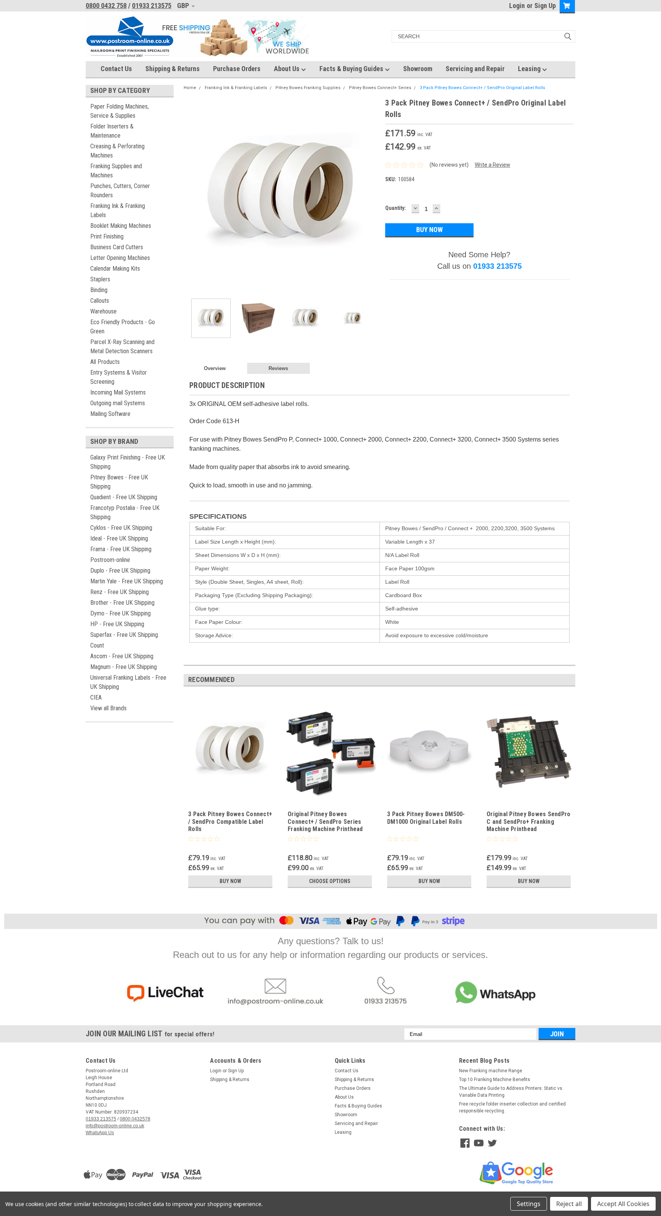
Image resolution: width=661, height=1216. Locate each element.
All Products (105, 361)
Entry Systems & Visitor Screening (118, 377)
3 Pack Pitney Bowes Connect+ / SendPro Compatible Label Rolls (230, 821)
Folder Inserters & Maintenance (112, 131)
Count (97, 645)
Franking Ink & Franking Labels (117, 210)
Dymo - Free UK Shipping (120, 613)
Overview (215, 368)
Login (517, 6)
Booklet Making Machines (120, 225)
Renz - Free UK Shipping (119, 592)
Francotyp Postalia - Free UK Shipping (125, 512)
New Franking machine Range (490, 1070)
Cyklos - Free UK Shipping (121, 527)
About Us (287, 69)
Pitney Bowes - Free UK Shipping (119, 482)
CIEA (96, 697)
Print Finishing (107, 236)
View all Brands (108, 708)
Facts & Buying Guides (352, 69)
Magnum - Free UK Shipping (123, 667)
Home (190, 87)
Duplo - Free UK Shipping (120, 570)
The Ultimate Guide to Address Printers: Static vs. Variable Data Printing (511, 1092)
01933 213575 (151, 6)
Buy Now (230, 881)
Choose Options (329, 881)
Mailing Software (110, 413)
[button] (165, 993)
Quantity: (395, 208)
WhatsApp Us (100, 1132)
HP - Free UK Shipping (117, 624)
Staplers (100, 279)
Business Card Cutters (116, 247)
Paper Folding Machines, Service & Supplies (119, 111)
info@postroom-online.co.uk (115, 1125)
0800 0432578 (135, 1119)
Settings (529, 1204)
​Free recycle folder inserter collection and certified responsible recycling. (512, 1107)
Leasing (530, 69)
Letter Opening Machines (120, 257)
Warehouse (103, 311)
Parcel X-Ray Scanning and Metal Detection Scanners (122, 346)
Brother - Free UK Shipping (122, 602)
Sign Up (545, 6)
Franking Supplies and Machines (116, 170)
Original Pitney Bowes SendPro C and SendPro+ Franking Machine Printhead (528, 821)
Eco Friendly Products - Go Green (122, 326)
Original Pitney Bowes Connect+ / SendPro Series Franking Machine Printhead (325, 821)
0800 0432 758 (106, 6)
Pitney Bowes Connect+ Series (380, 87)
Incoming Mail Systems (118, 392)
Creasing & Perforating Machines (117, 151)
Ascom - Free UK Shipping (121, 656)
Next (371, 194)
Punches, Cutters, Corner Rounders (120, 190)
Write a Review (492, 165)
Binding (98, 290)
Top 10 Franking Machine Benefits (494, 1079)
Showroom (417, 69)
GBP (183, 6)
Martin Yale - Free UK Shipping (126, 581)
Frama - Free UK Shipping (120, 549)
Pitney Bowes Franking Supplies (307, 87)
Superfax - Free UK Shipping (124, 634)
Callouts (99, 300)
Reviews (278, 368)
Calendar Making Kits (115, 268)
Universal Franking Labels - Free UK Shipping (128, 682)
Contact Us (116, 69)
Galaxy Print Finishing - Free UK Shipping (127, 462)
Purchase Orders (236, 69)
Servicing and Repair (475, 69)
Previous (191, 194)
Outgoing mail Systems (117, 403)
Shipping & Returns (172, 69)
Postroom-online (110, 559)
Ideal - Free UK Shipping (119, 538)
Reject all (569, 1204)
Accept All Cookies (623, 1204)
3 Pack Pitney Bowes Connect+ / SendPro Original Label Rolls (482, 87)
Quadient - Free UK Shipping (123, 497)
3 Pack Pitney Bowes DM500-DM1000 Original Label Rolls (426, 817)
